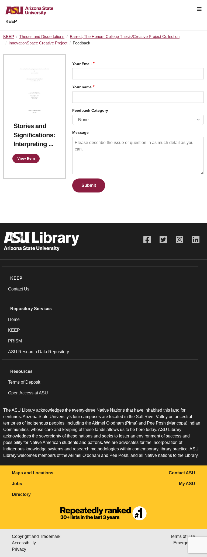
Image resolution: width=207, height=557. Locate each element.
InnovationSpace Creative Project (38, 43)
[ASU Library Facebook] (147, 239)
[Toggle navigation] (199, 9)
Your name (82, 87)
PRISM (15, 341)
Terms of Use (182, 536)
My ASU (187, 483)
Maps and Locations (32, 473)
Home (14, 319)
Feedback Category (90, 110)
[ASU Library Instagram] (179, 239)
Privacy (19, 549)
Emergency (184, 543)
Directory (21, 494)
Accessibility (24, 543)
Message (80, 133)
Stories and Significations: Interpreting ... (34, 135)
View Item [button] (26, 158)
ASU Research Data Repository (38, 351)
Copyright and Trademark (36, 536)
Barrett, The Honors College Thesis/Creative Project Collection (125, 36)
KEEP (11, 21)
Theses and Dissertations (41, 36)
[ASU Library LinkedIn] (196, 239)
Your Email (82, 64)
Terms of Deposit (24, 382)
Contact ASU (182, 473)
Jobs (17, 483)
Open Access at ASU (28, 393)
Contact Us (18, 289)
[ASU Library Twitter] (163, 239)
